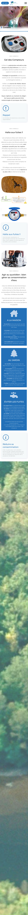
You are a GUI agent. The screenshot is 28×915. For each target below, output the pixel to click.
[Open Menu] (25, 3)
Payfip (6, 3)
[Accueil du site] (14, 3)
